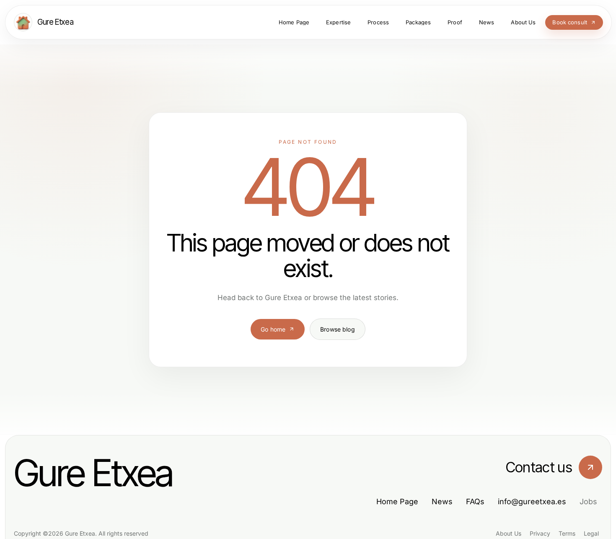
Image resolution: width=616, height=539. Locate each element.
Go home (273, 329)
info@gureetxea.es (532, 501)
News (442, 501)
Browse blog (337, 329)
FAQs (475, 501)
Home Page (397, 501)
